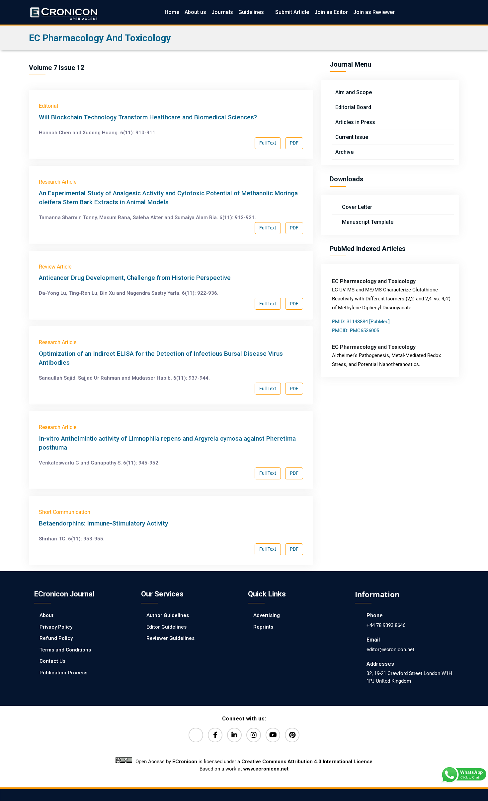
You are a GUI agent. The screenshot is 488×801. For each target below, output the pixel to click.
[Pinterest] (292, 735)
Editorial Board (353, 107)
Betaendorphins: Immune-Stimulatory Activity (103, 523)
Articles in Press (355, 122)
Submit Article (292, 12)
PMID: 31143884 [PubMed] (361, 322)
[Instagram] (253, 735)
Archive (344, 152)
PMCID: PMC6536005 (355, 331)
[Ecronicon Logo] (63, 12)
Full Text (267, 143)
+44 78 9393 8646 (385, 625)
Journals (222, 12)
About (46, 615)
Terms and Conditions (65, 650)
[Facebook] (215, 735)
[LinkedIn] (234, 735)
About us (195, 12)
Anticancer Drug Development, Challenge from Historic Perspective (135, 277)
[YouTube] (273, 735)
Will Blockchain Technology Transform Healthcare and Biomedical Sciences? (148, 117)
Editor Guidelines (166, 627)
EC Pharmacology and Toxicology (100, 37)
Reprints (263, 627)
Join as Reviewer (374, 12)
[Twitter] (196, 735)
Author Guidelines (167, 615)
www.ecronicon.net (265, 769)
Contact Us (52, 661)
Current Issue (351, 137)
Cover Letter (356, 207)
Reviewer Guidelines (170, 638)
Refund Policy (56, 638)
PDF (294, 143)
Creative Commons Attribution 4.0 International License (306, 762)
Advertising (266, 615)
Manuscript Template (367, 222)
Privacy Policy (56, 627)
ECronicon (184, 762)
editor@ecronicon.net (390, 649)
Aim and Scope (353, 92)
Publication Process (63, 673)
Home (172, 12)
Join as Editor (331, 12)
